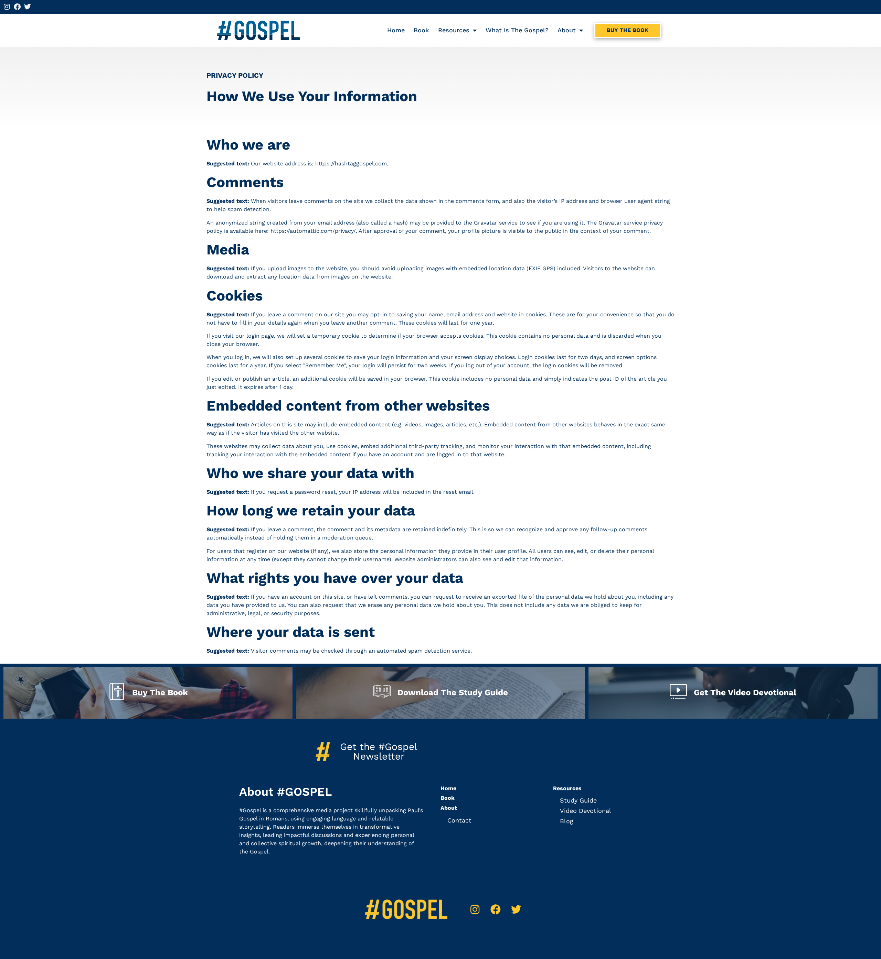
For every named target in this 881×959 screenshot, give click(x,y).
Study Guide (578, 800)
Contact (459, 820)
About (567, 30)
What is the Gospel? (517, 30)
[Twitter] (27, 6)
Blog (566, 821)
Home (396, 30)
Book (421, 30)
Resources (453, 30)
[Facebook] (17, 6)
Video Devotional (585, 810)
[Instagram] (6, 6)
